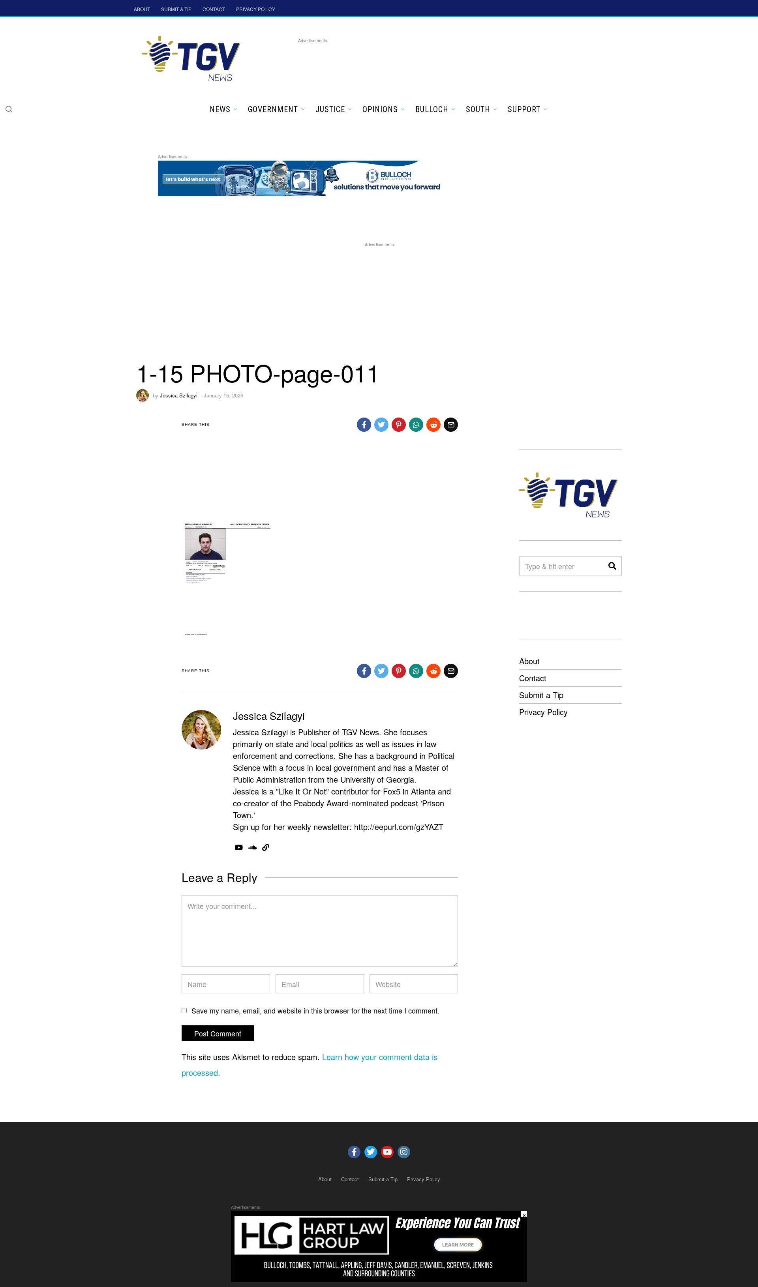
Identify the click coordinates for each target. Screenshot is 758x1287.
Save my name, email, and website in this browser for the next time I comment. (315, 1010)
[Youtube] (387, 1152)
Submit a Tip (541, 695)
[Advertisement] (441, 63)
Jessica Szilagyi (178, 395)
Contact (532, 678)
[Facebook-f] (354, 1152)
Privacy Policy (543, 711)
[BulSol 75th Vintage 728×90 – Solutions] (301, 177)
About (529, 661)
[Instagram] (404, 1152)
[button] (8, 109)
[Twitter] (370, 1152)
